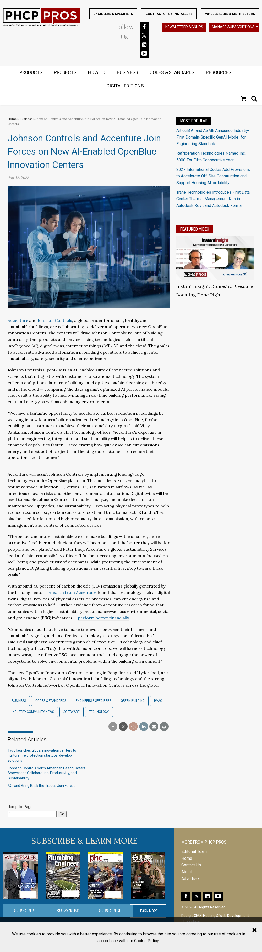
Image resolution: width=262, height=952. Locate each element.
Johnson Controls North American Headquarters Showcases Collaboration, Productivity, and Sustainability (46, 773)
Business (26, 119)
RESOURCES (218, 72)
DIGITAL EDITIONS (125, 85)
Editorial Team (194, 851)
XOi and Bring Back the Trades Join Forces (41, 785)
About (186, 871)
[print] (164, 726)
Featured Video (194, 229)
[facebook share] (112, 726)
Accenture (18, 320)
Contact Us (191, 865)
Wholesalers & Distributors (230, 14)
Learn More (148, 911)
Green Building (133, 701)
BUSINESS (127, 72)
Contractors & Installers (169, 14)
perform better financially (103, 617)
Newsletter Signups (184, 27)
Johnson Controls (55, 320)
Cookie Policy (146, 940)
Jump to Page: (21, 806)
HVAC (158, 701)
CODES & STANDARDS (172, 72)
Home (12, 119)
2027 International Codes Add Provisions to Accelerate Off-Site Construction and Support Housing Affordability (213, 176)
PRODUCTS (30, 72)
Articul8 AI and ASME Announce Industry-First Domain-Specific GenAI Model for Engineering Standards (213, 137)
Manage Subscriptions (233, 27)
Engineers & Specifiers (113, 14)
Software (71, 712)
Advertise (190, 878)
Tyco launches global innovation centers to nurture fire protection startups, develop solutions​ (42, 755)
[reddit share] (133, 726)
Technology (99, 712)
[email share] (153, 726)
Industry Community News (33, 712)
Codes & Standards (50, 701)
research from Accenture (71, 592)
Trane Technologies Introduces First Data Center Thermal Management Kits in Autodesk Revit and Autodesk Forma (213, 199)
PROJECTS (65, 72)
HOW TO (96, 72)
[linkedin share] (143, 726)
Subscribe (25, 910)
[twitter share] (123, 726)
